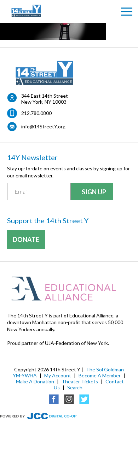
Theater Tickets (80, 381)
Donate (26, 239)
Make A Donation (35, 381)
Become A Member (100, 375)
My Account (57, 375)
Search (74, 387)
